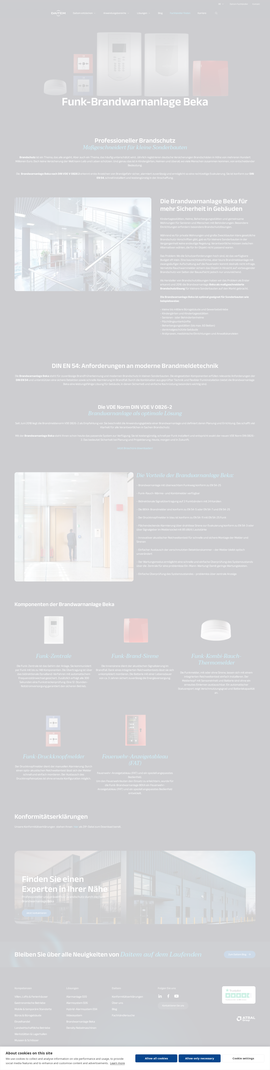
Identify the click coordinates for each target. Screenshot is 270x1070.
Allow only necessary (199, 1058)
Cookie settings (243, 1058)
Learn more (117, 1063)
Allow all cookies (156, 1058)
